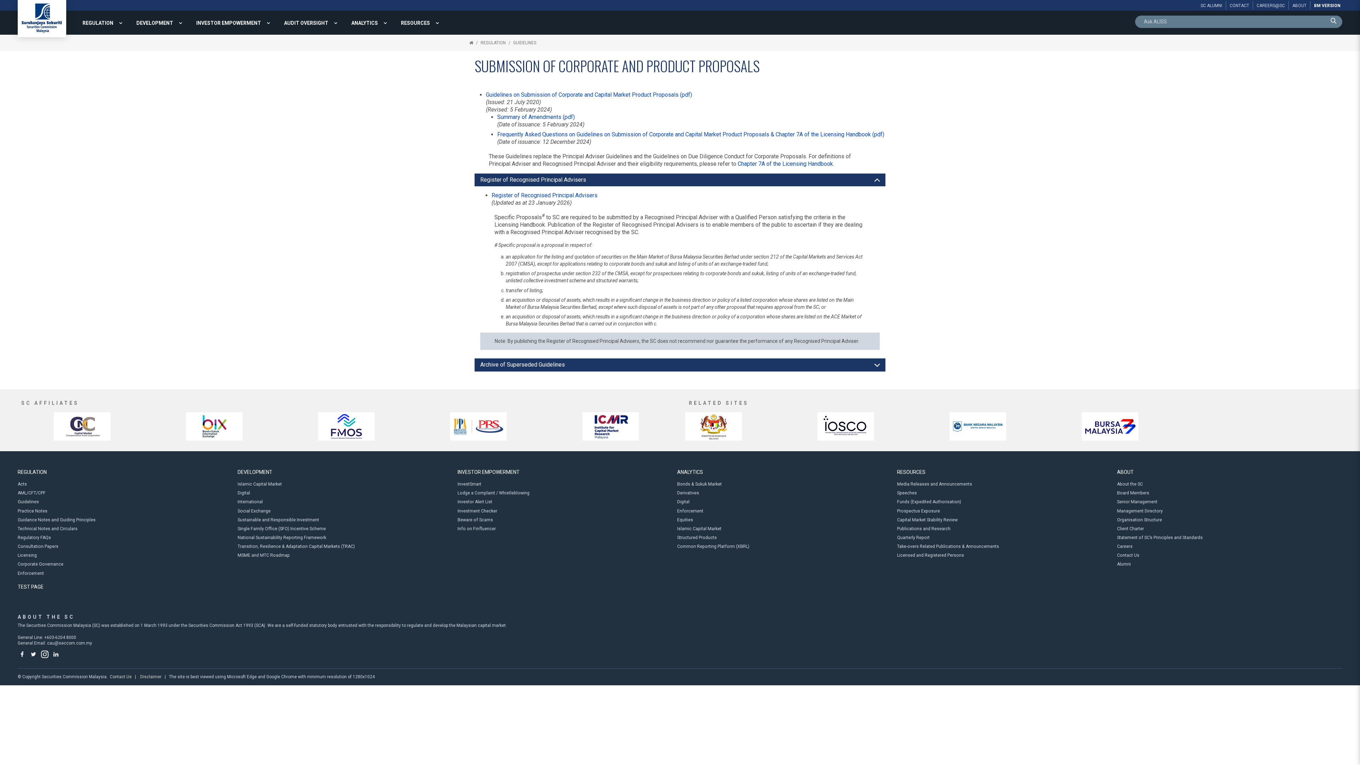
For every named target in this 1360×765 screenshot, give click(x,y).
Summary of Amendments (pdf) (536, 117)
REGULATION (98, 23)
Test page (31, 587)
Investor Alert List (475, 501)
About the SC (1130, 484)
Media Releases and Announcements (934, 484)
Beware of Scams (475, 519)
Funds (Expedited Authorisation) (929, 501)
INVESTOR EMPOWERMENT (228, 23)
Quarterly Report (913, 537)
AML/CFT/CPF (32, 493)
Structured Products (697, 537)
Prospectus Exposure (918, 511)
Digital (244, 493)
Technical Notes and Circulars (48, 528)
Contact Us (1128, 555)
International (250, 501)
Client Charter (1130, 528)
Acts (22, 484)
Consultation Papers (38, 546)
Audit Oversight (306, 23)
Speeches (907, 493)
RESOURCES (415, 23)
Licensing (27, 555)
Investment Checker (477, 511)
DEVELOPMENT (154, 23)
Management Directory (1140, 511)
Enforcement (31, 573)
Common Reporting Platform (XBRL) (713, 546)
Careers (1125, 546)
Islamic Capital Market (260, 484)
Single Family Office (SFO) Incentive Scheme (282, 528)
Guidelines (524, 42)
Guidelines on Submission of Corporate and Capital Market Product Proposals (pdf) (589, 94)
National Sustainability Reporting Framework (282, 537)
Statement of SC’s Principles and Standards (1160, 537)
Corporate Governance (40, 564)
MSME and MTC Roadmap (264, 555)
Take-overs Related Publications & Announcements (948, 546)
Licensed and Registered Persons (930, 555)
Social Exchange (254, 511)
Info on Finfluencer (477, 528)
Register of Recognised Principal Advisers (533, 179)
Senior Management (1137, 501)
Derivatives (688, 493)
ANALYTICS (364, 23)
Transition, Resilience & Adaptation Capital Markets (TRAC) (296, 546)
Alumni (1124, 564)
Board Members (1133, 493)
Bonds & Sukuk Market (699, 484)
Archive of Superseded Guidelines (522, 364)
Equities (685, 519)
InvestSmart (469, 484)
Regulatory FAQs (34, 537)
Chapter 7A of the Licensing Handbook (785, 163)
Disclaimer (151, 676)
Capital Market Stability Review (927, 519)
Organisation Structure (1139, 519)
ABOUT (1125, 472)
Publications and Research (924, 528)
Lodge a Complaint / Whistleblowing (493, 493)
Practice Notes (32, 511)
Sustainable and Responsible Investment (278, 519)
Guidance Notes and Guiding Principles (57, 519)
